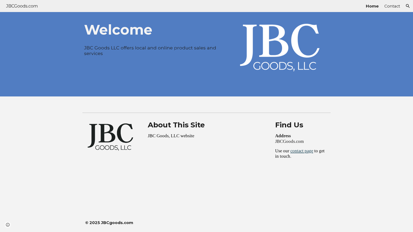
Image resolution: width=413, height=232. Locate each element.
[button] (408, 6)
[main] (153, 29)
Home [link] (372, 6)
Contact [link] (392, 6)
